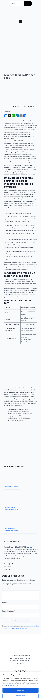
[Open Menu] (20, 21)
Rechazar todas (20, 695)
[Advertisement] (20, 45)
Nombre (5, 603)
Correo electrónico (8, 611)
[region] (20, 686)
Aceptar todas (20, 690)
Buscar (28, 3)
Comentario (6, 589)
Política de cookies (13, 685)
